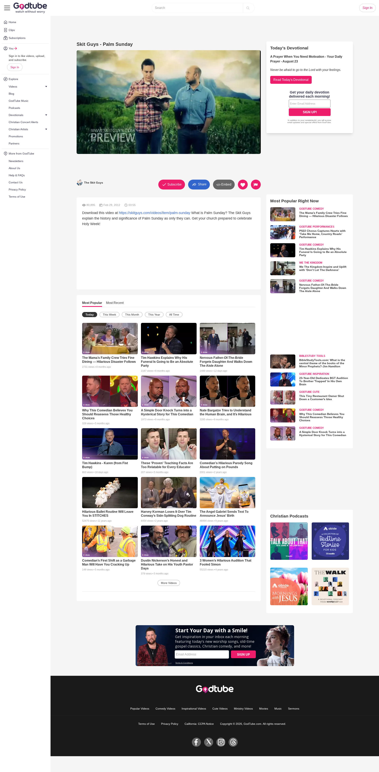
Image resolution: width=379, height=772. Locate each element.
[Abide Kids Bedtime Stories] (330, 541)
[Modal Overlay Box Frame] (309, 107)
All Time (174, 314)
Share (201, 184)
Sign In (14, 67)
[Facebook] (196, 742)
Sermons (293, 708)
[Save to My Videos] (243, 184)
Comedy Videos (165, 708)
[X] (208, 742)
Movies (263, 708)
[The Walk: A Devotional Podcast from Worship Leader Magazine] (330, 586)
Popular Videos (139, 708)
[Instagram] (220, 742)
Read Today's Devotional (291, 79)
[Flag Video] (256, 184)
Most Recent (115, 302)
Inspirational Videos (194, 708)
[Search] (248, 8)
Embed (225, 184)
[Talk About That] (289, 541)
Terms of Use (146, 723)
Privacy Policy (169, 723)
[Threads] (233, 742)
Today (89, 314)
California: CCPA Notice (199, 723)
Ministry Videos (243, 708)
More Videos (169, 582)
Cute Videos (220, 708)
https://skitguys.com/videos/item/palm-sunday (154, 213)
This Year (154, 314)
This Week (109, 314)
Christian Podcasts (289, 516)
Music (278, 708)
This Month (132, 314)
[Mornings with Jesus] (289, 586)
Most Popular (92, 302)
